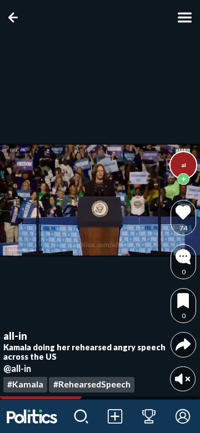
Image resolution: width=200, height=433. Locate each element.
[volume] (182, 378)
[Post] (115, 416)
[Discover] (81, 416)
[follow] (183, 179)
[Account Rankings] (149, 416)
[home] (32, 416)
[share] (183, 344)
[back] (15, 17)
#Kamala (25, 384)
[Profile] (183, 416)
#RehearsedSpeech (92, 384)
